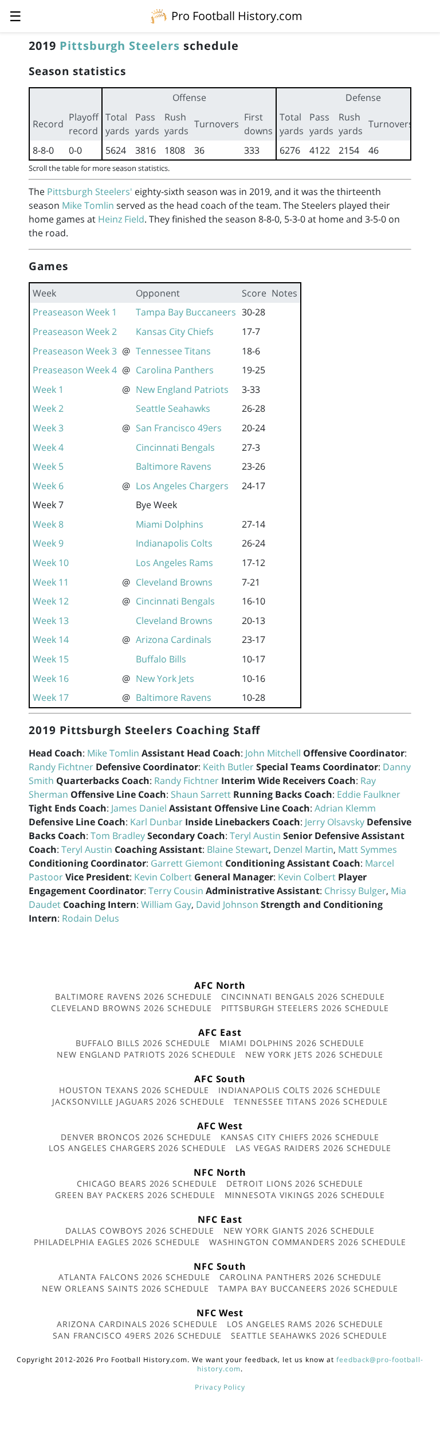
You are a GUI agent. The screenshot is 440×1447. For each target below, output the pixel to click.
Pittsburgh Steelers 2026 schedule (305, 1008)
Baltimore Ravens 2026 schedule (133, 996)
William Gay (166, 904)
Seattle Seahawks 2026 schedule (309, 1335)
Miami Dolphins (169, 524)
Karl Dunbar (156, 822)
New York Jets (165, 678)
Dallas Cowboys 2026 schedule (139, 1230)
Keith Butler (228, 766)
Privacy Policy (220, 1387)
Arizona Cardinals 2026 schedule (137, 1324)
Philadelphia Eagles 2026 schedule (117, 1242)
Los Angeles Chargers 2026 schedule (137, 1147)
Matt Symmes (367, 849)
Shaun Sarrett (201, 794)
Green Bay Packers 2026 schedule (135, 1194)
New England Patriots (182, 389)
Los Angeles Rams (174, 562)
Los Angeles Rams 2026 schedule (305, 1324)
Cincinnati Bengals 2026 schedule (303, 996)
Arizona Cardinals (173, 639)
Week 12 (51, 601)
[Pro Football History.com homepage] (158, 15)
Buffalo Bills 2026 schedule (143, 1043)
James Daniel (139, 808)
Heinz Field (121, 219)
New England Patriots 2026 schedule (147, 1054)
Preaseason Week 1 (75, 312)
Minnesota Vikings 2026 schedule (305, 1194)
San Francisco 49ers (179, 428)
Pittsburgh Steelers (120, 45)
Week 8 (48, 524)
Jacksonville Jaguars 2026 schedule (138, 1101)
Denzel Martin (303, 849)
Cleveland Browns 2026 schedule (131, 1008)
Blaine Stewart (238, 849)
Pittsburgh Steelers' (89, 191)
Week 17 (51, 697)
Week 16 (51, 678)
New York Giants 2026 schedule (299, 1230)
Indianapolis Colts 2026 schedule (299, 1090)
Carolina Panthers (175, 370)
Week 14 (51, 639)
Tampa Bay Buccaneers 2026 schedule (308, 1288)
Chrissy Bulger (355, 890)
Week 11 (51, 582)
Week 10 (51, 562)
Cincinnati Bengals (175, 447)
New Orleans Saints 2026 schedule (125, 1288)
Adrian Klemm (345, 808)
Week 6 (48, 485)
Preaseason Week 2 (75, 331)
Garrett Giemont (187, 863)
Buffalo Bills (161, 659)
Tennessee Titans (173, 351)
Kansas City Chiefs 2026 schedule (300, 1137)
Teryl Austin (255, 835)
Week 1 (48, 389)
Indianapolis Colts (174, 543)
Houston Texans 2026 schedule (134, 1090)
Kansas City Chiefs (175, 331)
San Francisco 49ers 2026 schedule (137, 1335)
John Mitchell (273, 753)
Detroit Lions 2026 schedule (294, 1183)
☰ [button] (15, 15)
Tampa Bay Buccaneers (186, 312)
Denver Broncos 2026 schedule (136, 1137)
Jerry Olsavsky (334, 822)
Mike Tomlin (88, 205)
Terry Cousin (175, 890)
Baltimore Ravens (173, 466)
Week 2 (48, 408)
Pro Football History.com (236, 16)
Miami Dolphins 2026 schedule (291, 1043)
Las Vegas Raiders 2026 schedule (313, 1147)
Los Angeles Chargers (182, 485)
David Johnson (227, 904)
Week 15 (51, 659)
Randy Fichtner (61, 766)
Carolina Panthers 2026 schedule (300, 1277)
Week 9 (48, 543)
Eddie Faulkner (368, 794)
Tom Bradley (118, 835)
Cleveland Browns (174, 582)
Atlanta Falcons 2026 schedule (134, 1277)
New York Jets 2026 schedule (314, 1054)
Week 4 (48, 447)
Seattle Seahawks (173, 408)
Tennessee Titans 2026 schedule (311, 1101)
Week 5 (48, 466)
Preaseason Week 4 (75, 370)
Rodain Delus (90, 918)
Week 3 (48, 428)
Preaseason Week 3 (75, 351)
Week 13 (51, 620)
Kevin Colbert (163, 877)
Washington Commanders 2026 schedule (307, 1242)
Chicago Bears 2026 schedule (147, 1183)
